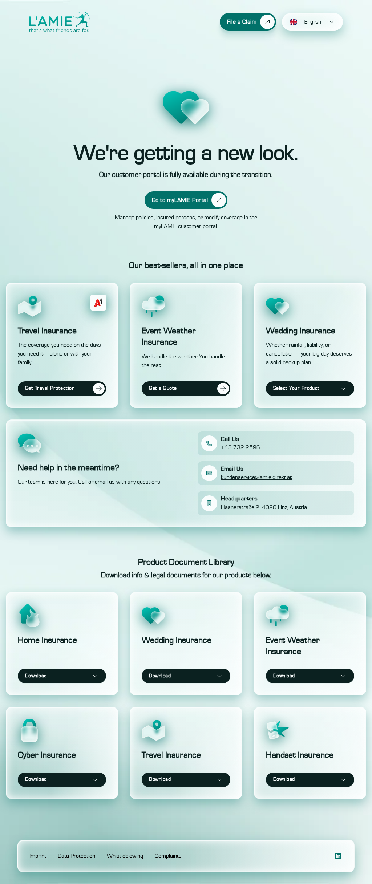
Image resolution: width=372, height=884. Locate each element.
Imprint (37, 856)
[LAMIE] (59, 22)
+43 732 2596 (240, 447)
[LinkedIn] (338, 856)
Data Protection (76, 856)
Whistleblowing (125, 856)
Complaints (168, 856)
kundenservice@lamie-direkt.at (256, 477)
